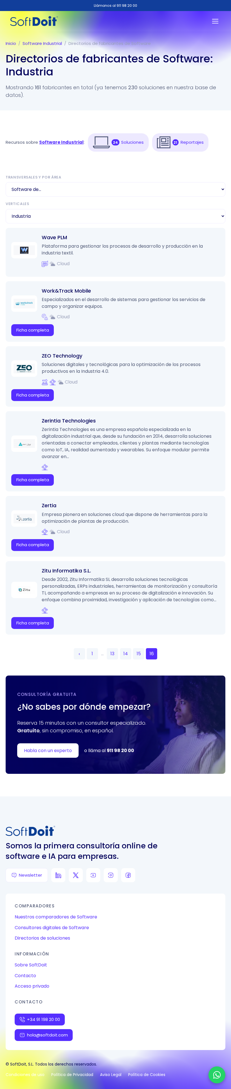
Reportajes (192, 142)
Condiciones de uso (25, 1074)
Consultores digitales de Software (52, 927)
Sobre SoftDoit (31, 965)
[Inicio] (34, 21)
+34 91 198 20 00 (43, 1019)
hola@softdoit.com (47, 1035)
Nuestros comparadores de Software (56, 917)
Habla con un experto (48, 750)
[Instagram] (111, 875)
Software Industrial (42, 43)
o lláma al (109, 750)
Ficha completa (32, 330)
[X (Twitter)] (76, 875)
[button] (101, 142)
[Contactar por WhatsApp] (216, 1074)
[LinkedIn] (58, 875)
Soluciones (132, 142)
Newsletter (30, 875)
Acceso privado (32, 986)
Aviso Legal (110, 1074)
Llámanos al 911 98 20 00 (115, 5)
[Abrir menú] (215, 21)
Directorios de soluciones (42, 938)
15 (139, 653)
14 (125, 653)
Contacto (25, 975)
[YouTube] (93, 875)
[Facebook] (128, 875)
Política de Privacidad (72, 1074)
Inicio (11, 43)
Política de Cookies (146, 1074)
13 (112, 653)
